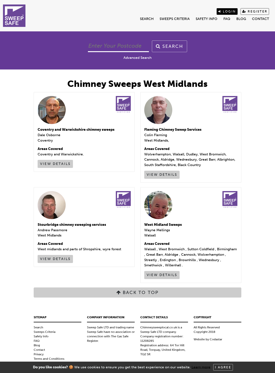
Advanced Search (137, 57)
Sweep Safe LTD (151, 332)
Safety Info (206, 19)
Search (147, 19)
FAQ (226, 19)
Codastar (216, 339)
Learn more (201, 367)
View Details (55, 164)
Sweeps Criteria (175, 19)
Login (228, 11)
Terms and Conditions (49, 358)
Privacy (39, 354)
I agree (223, 367)
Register (256, 11)
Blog (241, 19)
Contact (260, 19)
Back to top (140, 292)
